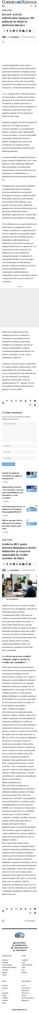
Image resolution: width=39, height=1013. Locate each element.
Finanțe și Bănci (7, 10)
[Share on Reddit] (25, 401)
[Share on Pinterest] (13, 30)
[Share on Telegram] (30, 401)
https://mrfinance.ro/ (11, 782)
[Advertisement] (19, 307)
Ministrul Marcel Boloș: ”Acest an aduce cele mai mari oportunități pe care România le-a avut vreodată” (13, 492)
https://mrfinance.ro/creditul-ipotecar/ (19, 696)
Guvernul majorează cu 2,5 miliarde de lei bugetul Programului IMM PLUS (13, 509)
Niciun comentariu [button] (31, 921)
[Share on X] (10, 30)
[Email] (23, 30)
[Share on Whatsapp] (16, 30)
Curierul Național (15, 37)
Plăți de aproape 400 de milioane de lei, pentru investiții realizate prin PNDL (12, 524)
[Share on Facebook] (7, 30)
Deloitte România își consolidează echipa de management (12, 476)
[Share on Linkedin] (20, 30)
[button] (4, 6)
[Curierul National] (19, 2)
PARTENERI (26, 981)
